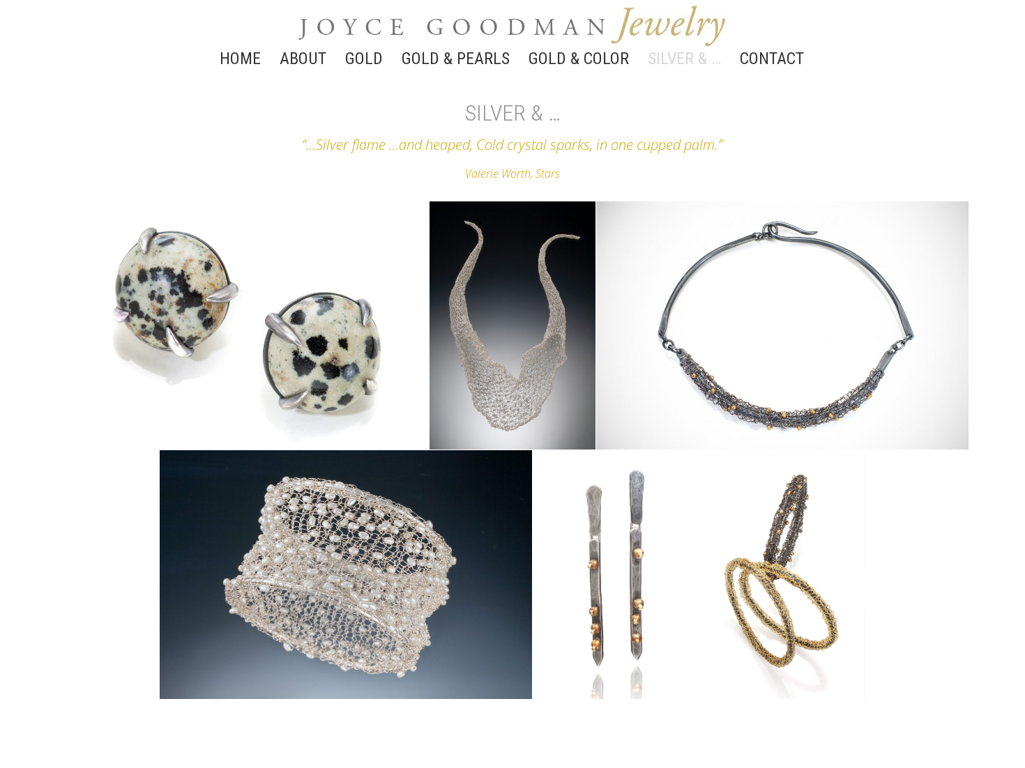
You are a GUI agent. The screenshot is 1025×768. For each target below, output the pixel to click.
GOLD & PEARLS (456, 61)
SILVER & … (684, 61)
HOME (240, 61)
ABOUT (303, 61)
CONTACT (772, 61)
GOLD (364, 61)
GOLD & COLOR (579, 61)
